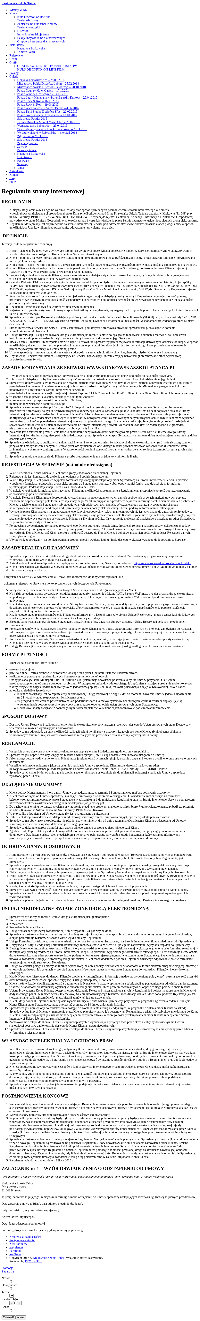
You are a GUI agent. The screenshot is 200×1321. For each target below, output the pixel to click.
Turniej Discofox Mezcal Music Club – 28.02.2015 (48, 122)
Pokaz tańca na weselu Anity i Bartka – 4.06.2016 (48, 108)
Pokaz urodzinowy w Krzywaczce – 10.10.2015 (47, 115)
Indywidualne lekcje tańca (33, 34)
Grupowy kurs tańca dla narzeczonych (41, 41)
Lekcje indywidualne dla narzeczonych (41, 38)
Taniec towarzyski (28, 27)
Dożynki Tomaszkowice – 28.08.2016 (40, 80)
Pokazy (14, 73)
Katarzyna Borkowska (31, 48)
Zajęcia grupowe (27, 143)
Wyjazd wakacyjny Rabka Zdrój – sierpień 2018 (47, 132)
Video (21, 167)
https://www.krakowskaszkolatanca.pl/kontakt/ (162, 563)
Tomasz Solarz (26, 52)
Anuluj (20, 1317)
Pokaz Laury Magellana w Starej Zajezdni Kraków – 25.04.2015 (57, 97)
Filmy (13, 181)
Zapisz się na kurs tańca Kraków (37, 24)
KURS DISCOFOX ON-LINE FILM (40, 69)
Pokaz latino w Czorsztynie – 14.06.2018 (42, 94)
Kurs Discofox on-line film (33, 17)
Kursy (13, 13)
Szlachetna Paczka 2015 (32, 118)
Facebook (15, 1250)
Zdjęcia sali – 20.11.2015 (32, 136)
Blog (12, 178)
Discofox (23, 31)
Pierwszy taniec (27, 150)
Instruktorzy (16, 45)
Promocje (7, 1268)
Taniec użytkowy (27, 20)
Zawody (22, 146)
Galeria (13, 76)
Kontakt (14, 174)
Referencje (16, 55)
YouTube (15, 1254)
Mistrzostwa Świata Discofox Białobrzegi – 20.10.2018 (51, 87)
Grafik (13, 62)
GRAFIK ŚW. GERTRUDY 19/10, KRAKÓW (47, 66)
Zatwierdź (8, 1317)
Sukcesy (22, 164)
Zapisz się (8, 1271)
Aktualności (16, 171)
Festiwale (23, 160)
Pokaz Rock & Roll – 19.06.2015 (38, 104)
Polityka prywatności (22, 1240)
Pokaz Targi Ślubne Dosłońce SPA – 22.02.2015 (47, 111)
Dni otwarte (24, 157)
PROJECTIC (33, 1261)
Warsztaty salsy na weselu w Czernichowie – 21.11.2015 (52, 129)
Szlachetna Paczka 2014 (32, 139)
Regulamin (16, 1247)
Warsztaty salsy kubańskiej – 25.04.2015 (42, 125)
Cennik (13, 59)
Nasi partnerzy (18, 1243)
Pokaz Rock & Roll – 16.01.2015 (38, 101)
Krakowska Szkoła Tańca (19, 3)
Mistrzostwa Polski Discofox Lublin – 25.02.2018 (48, 83)
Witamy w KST (19, 9)
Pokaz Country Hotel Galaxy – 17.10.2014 (43, 90)
